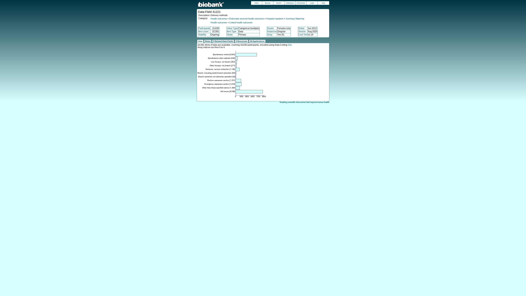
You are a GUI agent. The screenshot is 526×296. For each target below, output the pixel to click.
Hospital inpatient (274, 19)
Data (200, 41)
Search (278, 3)
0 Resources (241, 41)
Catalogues (290, 3)
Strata (230, 34)
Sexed (270, 28)
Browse (268, 3)
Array (269, 34)
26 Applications (257, 41)
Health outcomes (219, 19)
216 (289, 45)
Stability (202, 34)
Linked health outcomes (240, 22)
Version (302, 31)
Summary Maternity (295, 19)
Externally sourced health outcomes (246, 19)
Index (257, 3)
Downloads (301, 3)
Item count (203, 31)
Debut (301, 28)
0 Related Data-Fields (223, 41)
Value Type (232, 28)
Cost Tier (302, 34)
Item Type (231, 31)
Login (312, 3)
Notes (208, 41)
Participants (204, 28)
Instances (272, 31)
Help (323, 3)
